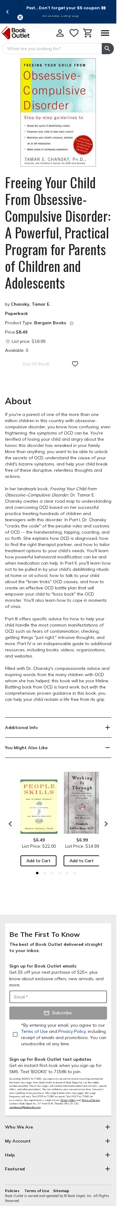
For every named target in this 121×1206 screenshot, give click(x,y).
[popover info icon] (71, 323)
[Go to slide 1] (37, 873)
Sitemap (61, 1190)
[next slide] (105, 824)
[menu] (105, 33)
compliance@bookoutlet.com (25, 1107)
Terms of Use (36, 1190)
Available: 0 (16, 350)
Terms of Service (91, 1100)
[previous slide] (7, 11)
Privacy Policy (68, 1100)
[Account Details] (60, 33)
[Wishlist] (74, 33)
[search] (108, 48)
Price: (16, 332)
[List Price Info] (7, 341)
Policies (12, 1190)
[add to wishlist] (75, 363)
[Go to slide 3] (52, 873)
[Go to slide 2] (44, 873)
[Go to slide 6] (74, 873)
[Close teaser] (20, 17)
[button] (66, 7)
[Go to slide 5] (67, 873)
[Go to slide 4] (59, 873)
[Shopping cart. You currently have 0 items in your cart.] (88, 33)
